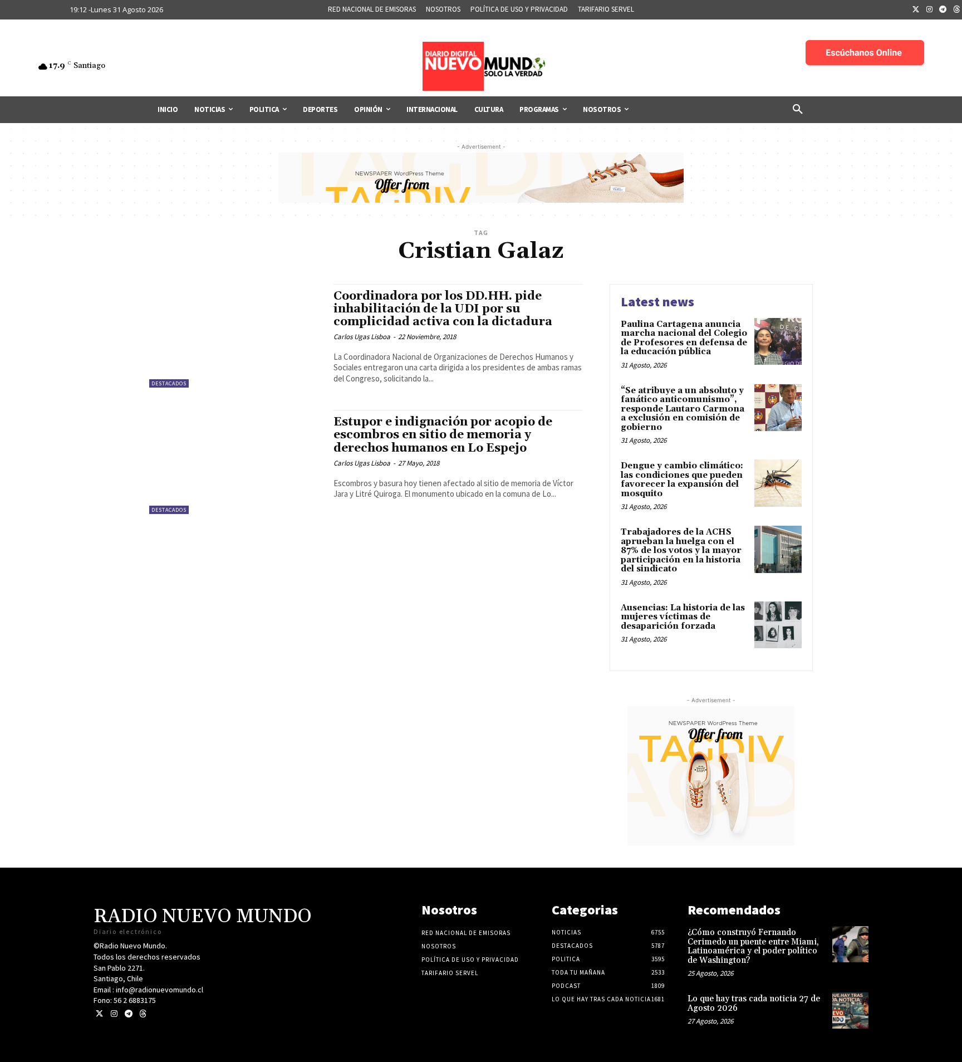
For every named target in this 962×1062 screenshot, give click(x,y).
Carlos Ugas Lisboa (361, 336)
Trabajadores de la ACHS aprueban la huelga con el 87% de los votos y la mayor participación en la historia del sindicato (681, 550)
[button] (797, 109)
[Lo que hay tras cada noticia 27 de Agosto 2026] (850, 1010)
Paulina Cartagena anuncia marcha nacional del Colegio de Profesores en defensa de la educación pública (684, 338)
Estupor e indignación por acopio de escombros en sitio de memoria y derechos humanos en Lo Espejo (442, 435)
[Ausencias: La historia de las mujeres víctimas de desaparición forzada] (778, 625)
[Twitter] (915, 10)
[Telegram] (943, 10)
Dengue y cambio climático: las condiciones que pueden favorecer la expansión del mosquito (682, 480)
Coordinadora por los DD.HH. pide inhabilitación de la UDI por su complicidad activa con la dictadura (442, 309)
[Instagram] (929, 10)
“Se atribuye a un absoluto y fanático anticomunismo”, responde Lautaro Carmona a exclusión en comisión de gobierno (682, 409)
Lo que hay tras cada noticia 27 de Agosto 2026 (754, 1004)
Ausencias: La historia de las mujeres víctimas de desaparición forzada (683, 617)
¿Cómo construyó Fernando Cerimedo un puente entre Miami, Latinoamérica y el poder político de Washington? (753, 946)
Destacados (168, 383)
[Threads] (143, 1014)
